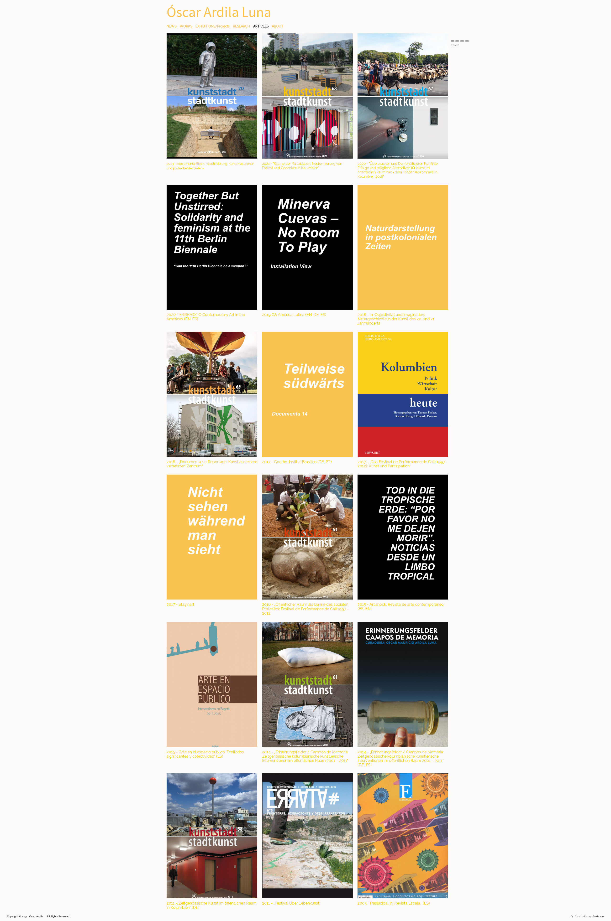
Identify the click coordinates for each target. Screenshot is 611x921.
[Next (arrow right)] (457, 45)
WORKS (186, 26)
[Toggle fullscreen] (462, 41)
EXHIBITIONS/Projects (212, 26)
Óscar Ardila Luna (219, 12)
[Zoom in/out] (467, 41)
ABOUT (277, 26)
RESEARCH (241, 26)
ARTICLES (261, 26)
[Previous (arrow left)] (452, 45)
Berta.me (598, 916)
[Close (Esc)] (452, 41)
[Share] (457, 41)
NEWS (171, 26)
